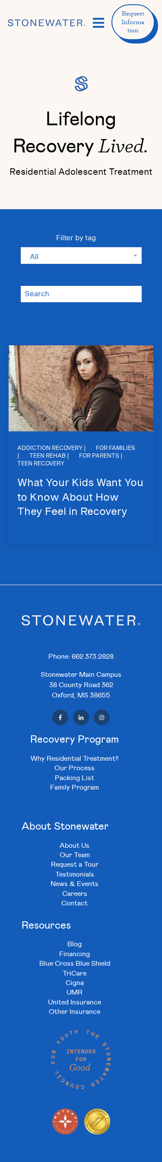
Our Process (74, 767)
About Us (74, 844)
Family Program (74, 786)
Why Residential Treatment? (75, 757)
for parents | (101, 456)
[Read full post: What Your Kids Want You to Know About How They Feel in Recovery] (81, 388)
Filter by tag (76, 238)
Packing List (74, 777)
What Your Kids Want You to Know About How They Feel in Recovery (80, 497)
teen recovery (40, 464)
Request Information (132, 21)
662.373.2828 (93, 655)
